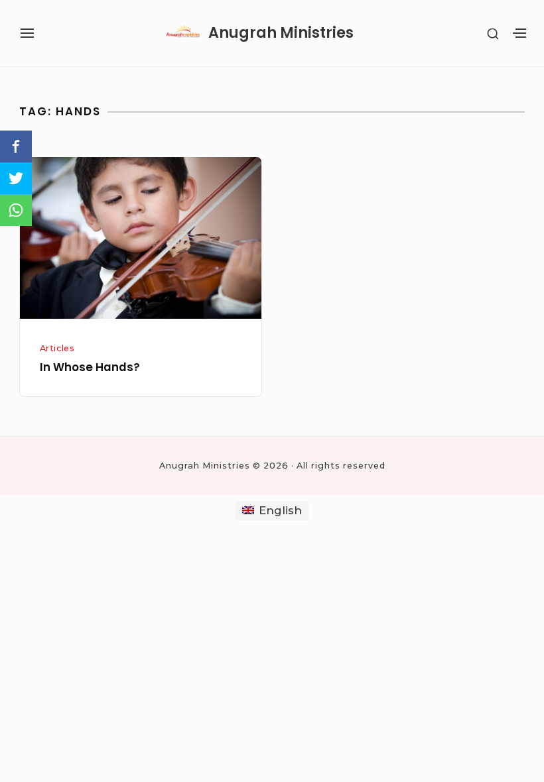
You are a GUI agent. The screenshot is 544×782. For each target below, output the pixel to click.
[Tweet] (16, 178)
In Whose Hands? (90, 367)
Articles (57, 348)
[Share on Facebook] (16, 146)
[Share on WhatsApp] (16, 210)
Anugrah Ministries (281, 33)
